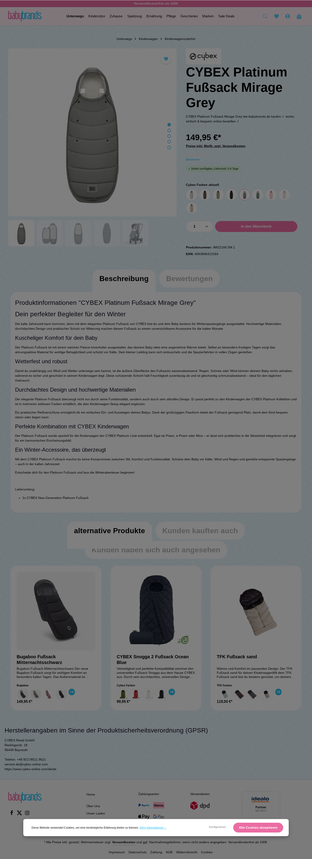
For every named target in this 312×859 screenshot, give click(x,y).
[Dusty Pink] (48, 694)
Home (90, 794)
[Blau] (224, 694)
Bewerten (193, 159)
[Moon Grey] (36, 694)
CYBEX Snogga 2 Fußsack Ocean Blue (153, 659)
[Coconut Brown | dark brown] (205, 194)
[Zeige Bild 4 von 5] (169, 142)
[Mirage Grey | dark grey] (244, 194)
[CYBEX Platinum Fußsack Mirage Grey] (92, 132)
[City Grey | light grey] (191, 194)
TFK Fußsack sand (237, 656)
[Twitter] (20, 814)
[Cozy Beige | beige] (191, 208)
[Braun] (239, 694)
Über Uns (93, 806)
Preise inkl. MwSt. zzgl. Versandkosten (216, 146)
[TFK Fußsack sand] (256, 611)
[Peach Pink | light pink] (271, 194)
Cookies (207, 852)
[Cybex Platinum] (203, 56)
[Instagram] (27, 814)
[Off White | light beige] (284, 194)
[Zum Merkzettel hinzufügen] (166, 59)
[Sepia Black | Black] (231, 194)
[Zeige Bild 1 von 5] (169, 124)
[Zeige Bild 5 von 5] (169, 147)
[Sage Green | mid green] (218, 194)
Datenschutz (138, 852)
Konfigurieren (217, 827)
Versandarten (200, 794)
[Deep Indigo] (23, 694)
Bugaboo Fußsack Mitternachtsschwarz (39, 659)
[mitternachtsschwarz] (61, 694)
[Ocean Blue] (161, 694)
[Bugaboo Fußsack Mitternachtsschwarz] (56, 611)
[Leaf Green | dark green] (258, 194)
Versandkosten (123, 842)
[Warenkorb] (299, 16)
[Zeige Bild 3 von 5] (169, 136)
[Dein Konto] (287, 16)
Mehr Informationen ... (153, 827)
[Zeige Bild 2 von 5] (169, 130)
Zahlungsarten (148, 794)
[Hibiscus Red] (136, 694)
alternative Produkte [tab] (109, 531)
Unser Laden (95, 813)
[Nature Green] (123, 694)
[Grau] (252, 694)
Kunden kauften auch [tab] (200, 531)
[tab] (124, 283)
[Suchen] (265, 16)
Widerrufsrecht (186, 852)
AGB (169, 852)
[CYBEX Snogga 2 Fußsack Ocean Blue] (156, 611)
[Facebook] (12, 814)
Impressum (117, 852)
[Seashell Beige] (148, 694)
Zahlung (156, 852)
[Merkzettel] (276, 16)
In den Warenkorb (256, 226)
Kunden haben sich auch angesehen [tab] (156, 550)
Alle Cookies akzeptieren (258, 827)
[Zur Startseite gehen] (25, 16)
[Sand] (266, 694)
